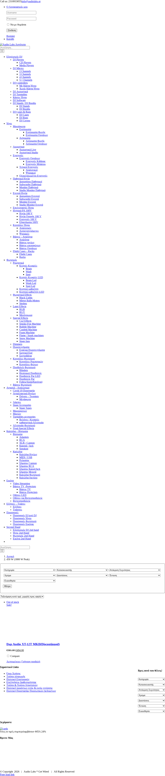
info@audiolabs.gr (31, 1)
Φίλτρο (7, 586)
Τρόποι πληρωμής (15, 676)
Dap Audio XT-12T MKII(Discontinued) (33, 644)
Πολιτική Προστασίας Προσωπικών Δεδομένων (31, 691)
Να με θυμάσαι (18, 24)
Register (10, 36)
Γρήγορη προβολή (30, 661)
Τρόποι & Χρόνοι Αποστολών (22, 685)
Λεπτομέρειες (13, 661)
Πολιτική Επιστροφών (17, 679)
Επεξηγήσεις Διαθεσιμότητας (21, 682)
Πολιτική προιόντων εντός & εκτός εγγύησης (29, 688)
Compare (15, 656)
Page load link (7, 774)
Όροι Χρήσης (13, 673)
